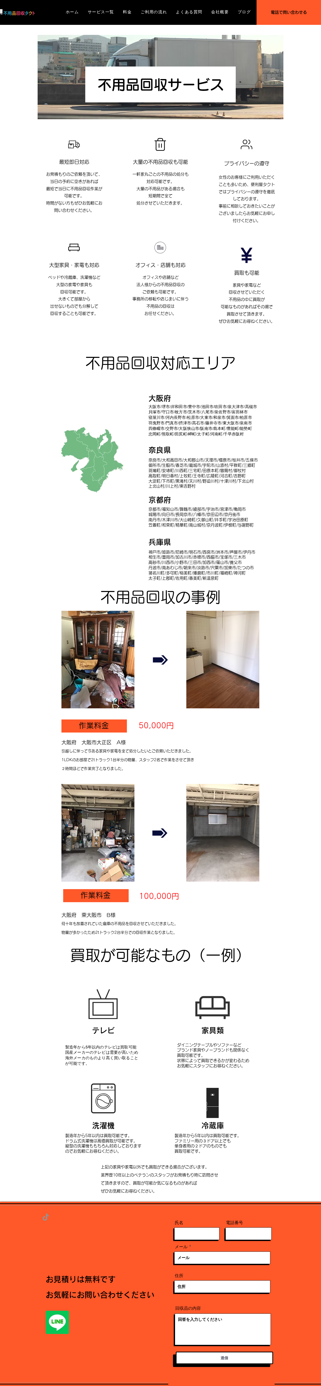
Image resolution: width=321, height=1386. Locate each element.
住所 (179, 1276)
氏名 (179, 1223)
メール (181, 1247)
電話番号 (234, 1223)
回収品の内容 (188, 1308)
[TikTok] (46, 1217)
